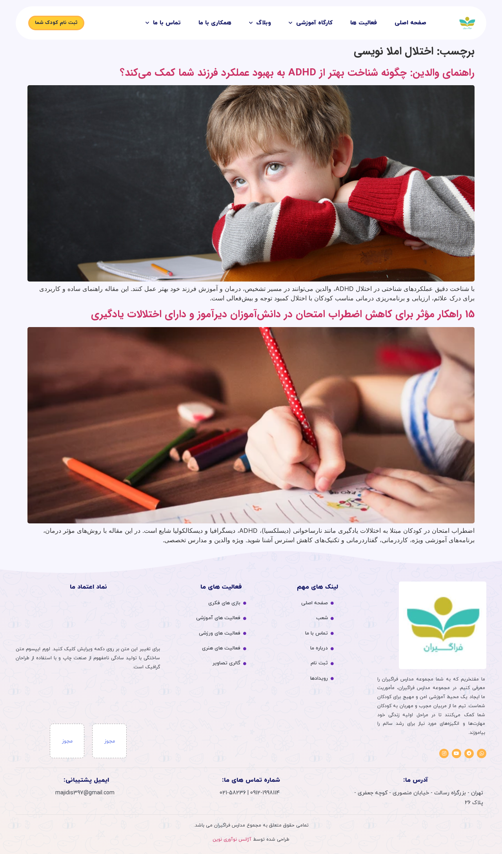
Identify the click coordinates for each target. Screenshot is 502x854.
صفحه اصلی (410, 23)
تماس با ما (167, 23)
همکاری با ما (214, 23)
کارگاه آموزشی (314, 23)
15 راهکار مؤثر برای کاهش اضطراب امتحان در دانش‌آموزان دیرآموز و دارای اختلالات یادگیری (283, 314)
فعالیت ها (363, 23)
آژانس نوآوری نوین (232, 839)
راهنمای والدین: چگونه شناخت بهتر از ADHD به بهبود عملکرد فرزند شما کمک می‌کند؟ (297, 73)
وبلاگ (263, 23)
